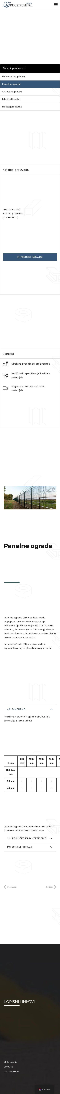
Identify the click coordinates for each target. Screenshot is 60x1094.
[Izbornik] (56, 4)
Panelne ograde (11, 84)
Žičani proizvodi (13, 68)
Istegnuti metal (11, 99)
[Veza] (17, 5)
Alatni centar (11, 1071)
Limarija (8, 1066)
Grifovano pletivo (12, 91)
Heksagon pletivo (12, 106)
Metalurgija (10, 1062)
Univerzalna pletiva (13, 76)
